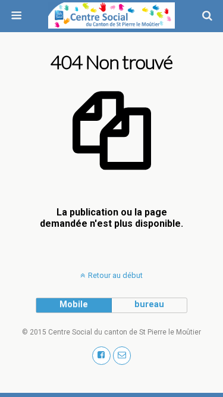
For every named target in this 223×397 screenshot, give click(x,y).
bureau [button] (149, 304)
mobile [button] (73, 304)
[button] (101, 355)
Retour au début (115, 275)
